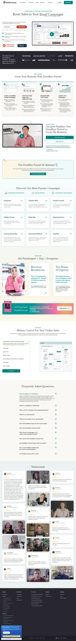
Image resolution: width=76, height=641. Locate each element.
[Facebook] (60, 638)
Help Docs (47, 594)
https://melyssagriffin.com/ (9, 545)
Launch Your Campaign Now (38, 173)
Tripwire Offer (33, 200)
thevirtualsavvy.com (32, 503)
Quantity (56, 234)
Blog (17, 598)
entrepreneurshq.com (11, 474)
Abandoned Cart (58, 217)
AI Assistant (5, 609)
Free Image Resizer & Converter (37, 594)
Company (62, 591)
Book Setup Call (60, 141)
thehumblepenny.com (56, 576)
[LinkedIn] (65, 638)
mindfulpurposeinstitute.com (57, 514)
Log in (60, 2)
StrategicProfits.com (35, 511)
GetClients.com (58, 538)
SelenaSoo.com (58, 474)
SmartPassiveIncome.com (60, 522)
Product (4, 591)
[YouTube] (57, 638)
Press (61, 596)
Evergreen (7, 200)
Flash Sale (32, 217)
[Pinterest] (64, 638)
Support (47, 591)
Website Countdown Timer (7, 603)
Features (4, 596)
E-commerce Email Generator (36, 600)
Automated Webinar (35, 234)
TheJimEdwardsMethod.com (12, 507)
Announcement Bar (10, 234)
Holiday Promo (9, 217)
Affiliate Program (63, 598)
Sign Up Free (63, 308)
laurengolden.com (31, 534)
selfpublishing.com (7, 531)
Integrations (31, 2)
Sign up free (68, 2)
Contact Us (62, 594)
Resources (19, 591)
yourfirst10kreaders (31, 579)
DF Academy (19, 596)
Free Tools (33, 591)
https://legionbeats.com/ (32, 548)
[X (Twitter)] (58, 638)
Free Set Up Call (48, 596)
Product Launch (58, 200)
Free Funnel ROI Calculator (36, 596)
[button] (38, 397)
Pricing (37, 2)
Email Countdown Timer (7, 598)
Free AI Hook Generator (35, 598)
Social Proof (5, 611)
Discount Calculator (34, 603)
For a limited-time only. (35, 311)
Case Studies (19, 594)
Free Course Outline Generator (36, 605)
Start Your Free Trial (60, 137)
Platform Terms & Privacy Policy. (20, 30)
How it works (4, 594)
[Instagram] (62, 638)
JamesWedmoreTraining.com (12, 554)
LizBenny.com (9, 569)
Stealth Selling (19, 600)
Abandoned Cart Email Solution (8, 615)
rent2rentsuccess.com (32, 481)
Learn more (11, 370)
